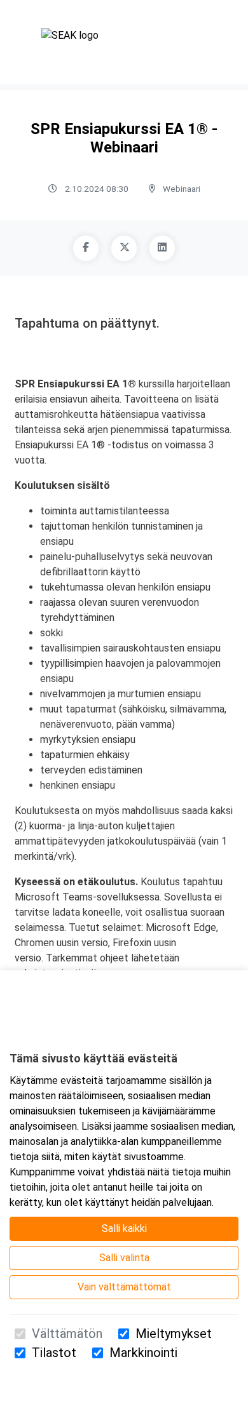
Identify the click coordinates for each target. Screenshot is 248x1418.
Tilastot (54, 1352)
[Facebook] (86, 248)
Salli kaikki (124, 1228)
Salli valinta (124, 1258)
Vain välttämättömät (124, 1287)
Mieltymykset (173, 1333)
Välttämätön (67, 1333)
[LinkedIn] (162, 248)
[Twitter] (124, 248)
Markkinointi (143, 1352)
